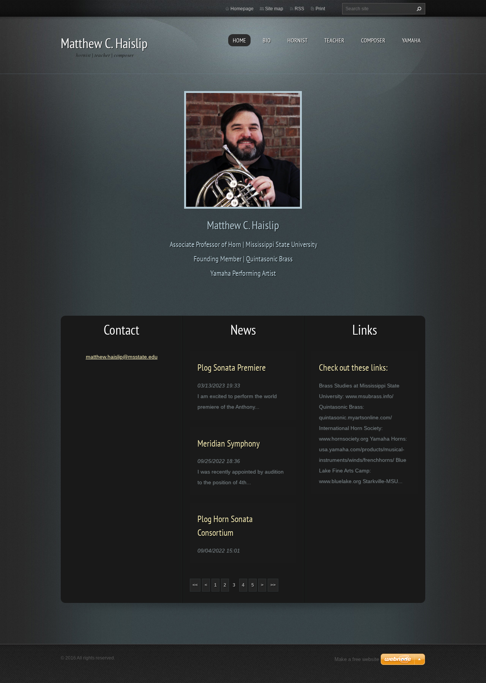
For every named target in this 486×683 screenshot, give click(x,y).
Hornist (297, 40)
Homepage (242, 8)
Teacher (334, 40)
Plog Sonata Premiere (231, 367)
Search (418, 8)
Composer (373, 40)
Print (320, 8)
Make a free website (357, 659)
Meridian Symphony (228, 443)
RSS (299, 8)
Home (239, 40)
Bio (267, 40)
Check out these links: (353, 367)
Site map (274, 8)
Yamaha (411, 40)
